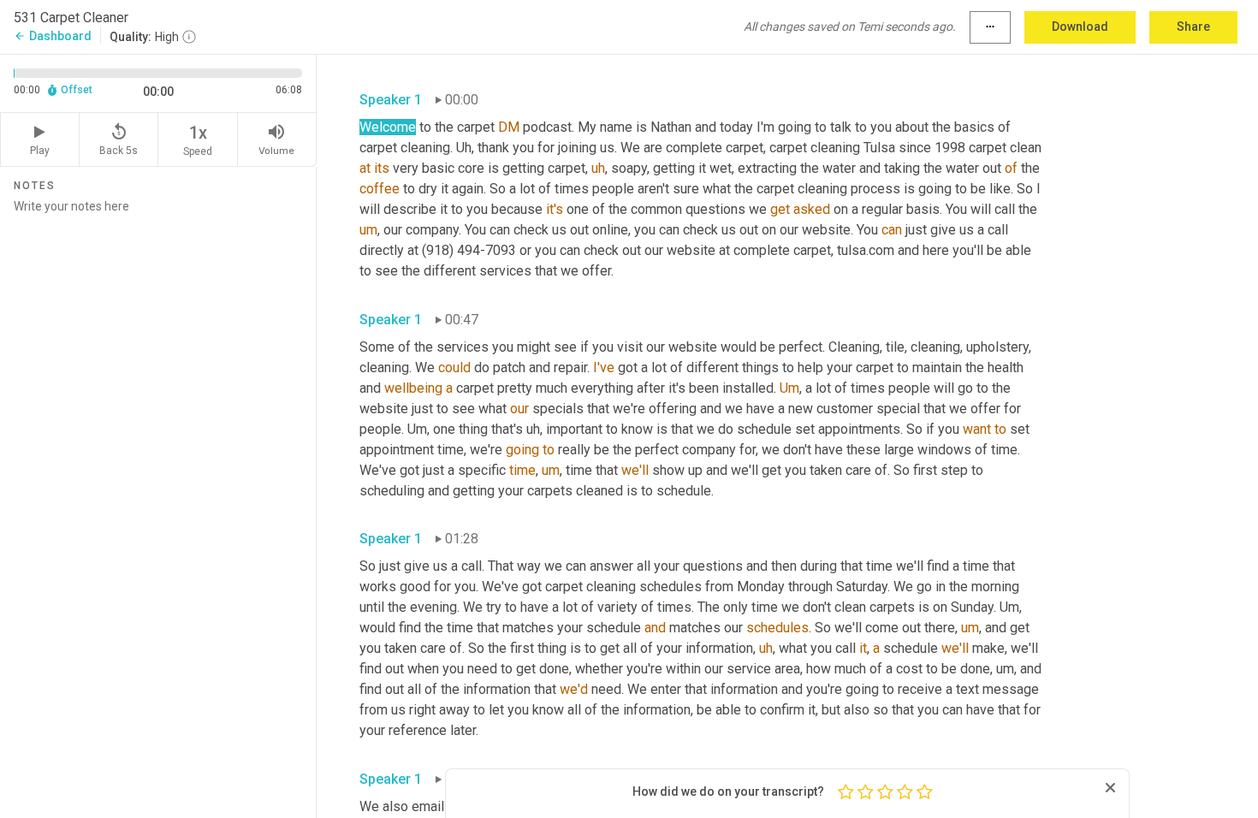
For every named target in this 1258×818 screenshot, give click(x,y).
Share (1193, 26)
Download (1080, 26)
